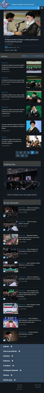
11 (18, 156)
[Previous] (17, 152)
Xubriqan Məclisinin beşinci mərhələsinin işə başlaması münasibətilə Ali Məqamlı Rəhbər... (13, 126)
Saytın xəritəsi (37, 385)
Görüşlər (7, 37)
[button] (42, 8)
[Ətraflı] (6, 47)
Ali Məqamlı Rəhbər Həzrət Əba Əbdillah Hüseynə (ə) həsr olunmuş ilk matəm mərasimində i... (13, 111)
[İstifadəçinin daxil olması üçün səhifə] (38, 8)
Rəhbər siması (23, 318)
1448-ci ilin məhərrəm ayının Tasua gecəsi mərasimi (22, 195)
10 (36, 152)
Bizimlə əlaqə (7, 380)
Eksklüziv (6, 356)
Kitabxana (6, 361)
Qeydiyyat (19, 387)
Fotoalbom (7, 365)
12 (22, 156)
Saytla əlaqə (38, 387)
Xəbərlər (6, 346)
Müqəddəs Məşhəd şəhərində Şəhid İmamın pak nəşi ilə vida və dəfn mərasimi (29, 237)
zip (15, 50)
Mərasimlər (5, 63)
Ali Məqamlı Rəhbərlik (10, 370)
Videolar (6, 375)
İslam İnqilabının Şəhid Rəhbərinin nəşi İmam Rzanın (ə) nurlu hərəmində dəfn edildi (30, 320)
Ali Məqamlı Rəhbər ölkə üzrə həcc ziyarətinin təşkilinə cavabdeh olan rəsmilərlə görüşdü (11, 141)
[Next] (26, 155)
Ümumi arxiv (19, 389)
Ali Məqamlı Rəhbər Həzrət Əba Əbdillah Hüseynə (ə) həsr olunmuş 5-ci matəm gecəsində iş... (13, 67)
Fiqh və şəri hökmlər (10, 351)
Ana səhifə (19, 385)
